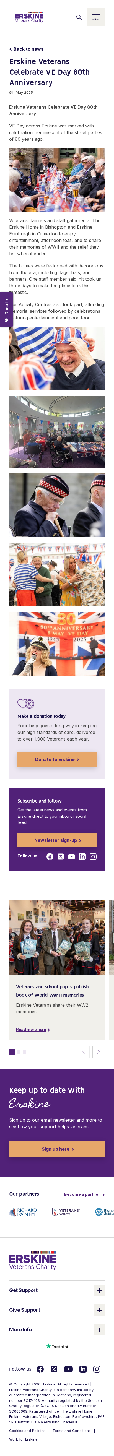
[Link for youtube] (71, 856)
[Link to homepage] (29, 17)
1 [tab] (12, 1052)
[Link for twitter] (60, 856)
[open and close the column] (99, 1290)
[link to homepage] (32, 1260)
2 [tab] (18, 1052)
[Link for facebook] (49, 856)
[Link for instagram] (93, 856)
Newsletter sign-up (55, 840)
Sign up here (39, 1149)
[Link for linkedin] (82, 856)
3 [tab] (24, 1052)
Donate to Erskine (55, 759)
